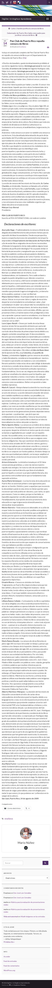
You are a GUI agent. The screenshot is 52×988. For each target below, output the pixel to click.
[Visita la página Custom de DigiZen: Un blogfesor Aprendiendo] (14, 2)
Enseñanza (22, 47)
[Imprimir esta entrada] (48, 47)
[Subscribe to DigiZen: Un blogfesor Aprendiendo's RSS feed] (3, 2)
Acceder (7, 956)
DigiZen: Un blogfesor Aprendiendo (16, 19)
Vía (24, 58)
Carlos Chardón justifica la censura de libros (27, 28)
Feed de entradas (10, 961)
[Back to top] (47, 983)
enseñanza (9, 819)
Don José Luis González (22, 893)
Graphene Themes (19, 985)
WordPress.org (9, 970)
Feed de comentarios (11, 966)
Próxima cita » (9, 942)
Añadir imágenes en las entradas (33, 916)
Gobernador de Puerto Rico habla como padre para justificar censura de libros (26, 34)
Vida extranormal (11, 916)
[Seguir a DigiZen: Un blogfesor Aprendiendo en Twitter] (7, 2)
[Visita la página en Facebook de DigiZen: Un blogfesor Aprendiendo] (11, 2)
